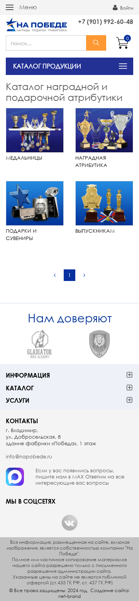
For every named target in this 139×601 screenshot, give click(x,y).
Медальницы (24, 158)
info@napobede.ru (29, 456)
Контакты (22, 420)
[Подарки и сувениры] (35, 203)
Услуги (17, 400)
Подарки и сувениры (21, 235)
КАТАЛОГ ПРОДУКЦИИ (47, 66)
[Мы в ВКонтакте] (69, 522)
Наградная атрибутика (91, 162)
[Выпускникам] (104, 203)
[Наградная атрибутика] (104, 130)
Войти (126, 8)
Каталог (20, 388)
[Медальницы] (35, 130)
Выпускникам (95, 231)
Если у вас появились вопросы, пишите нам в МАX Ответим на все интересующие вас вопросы (80, 477)
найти (96, 43)
